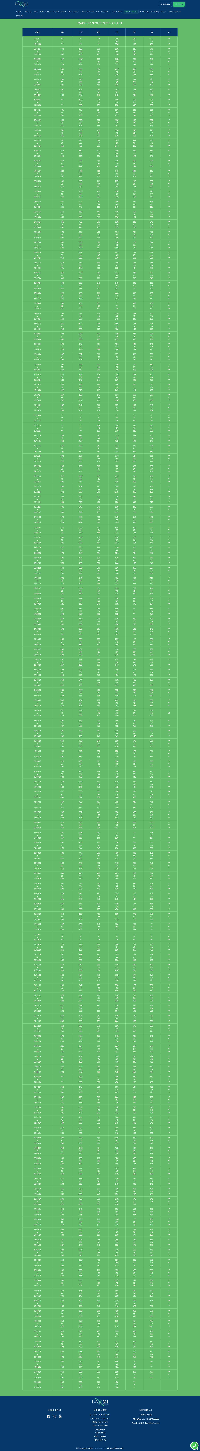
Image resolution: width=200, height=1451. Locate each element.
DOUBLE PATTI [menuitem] (60, 12)
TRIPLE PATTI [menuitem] (73, 12)
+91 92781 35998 (152, 1419)
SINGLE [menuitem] (28, 12)
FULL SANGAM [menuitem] (102, 12)
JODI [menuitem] (36, 12)
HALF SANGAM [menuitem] (88, 12)
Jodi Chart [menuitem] (117, 12)
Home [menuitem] (18, 12)
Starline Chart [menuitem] (158, 12)
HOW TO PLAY (100, 1440)
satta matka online (100, 1426)
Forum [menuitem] (19, 16)
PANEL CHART (100, 1437)
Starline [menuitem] (144, 12)
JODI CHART (100, 1433)
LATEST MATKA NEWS (100, 1415)
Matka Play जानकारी (99, 1422)
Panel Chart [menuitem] (131, 12)
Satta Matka (100, 1429)
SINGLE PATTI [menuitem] (45, 12)
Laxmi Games (100, 1448)
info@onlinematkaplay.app (148, 1423)
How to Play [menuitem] (175, 12)
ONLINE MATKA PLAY (100, 1418)
